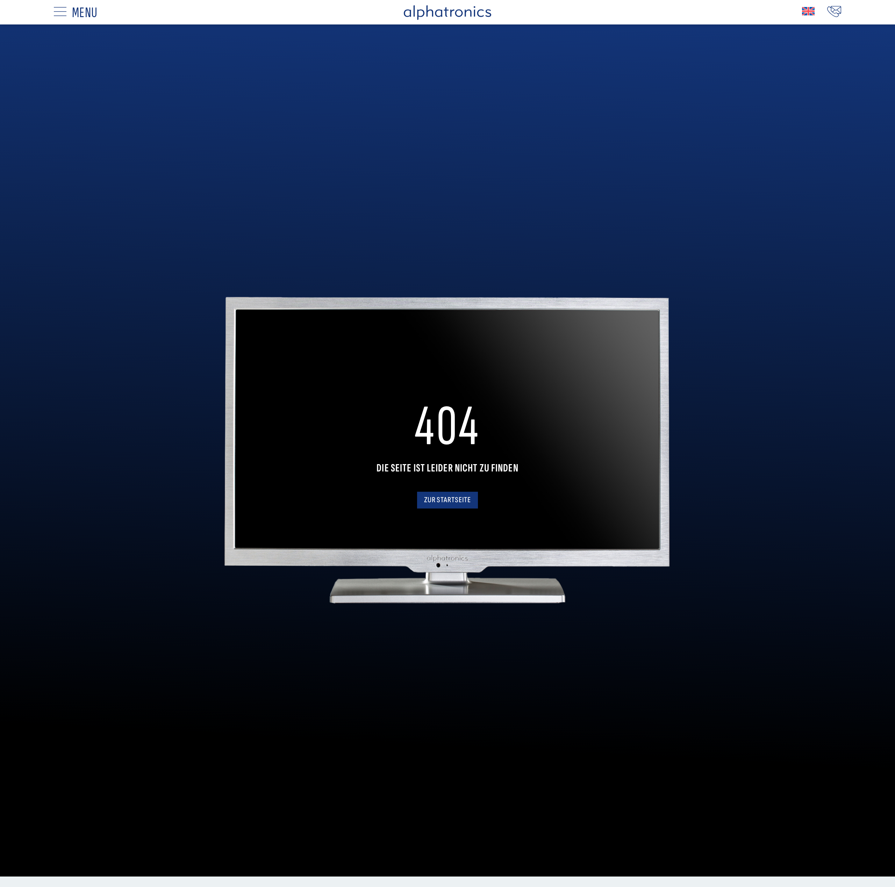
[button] (808, 11)
